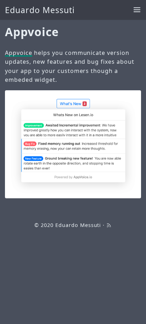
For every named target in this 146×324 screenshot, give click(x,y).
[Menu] (137, 10)
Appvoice (18, 53)
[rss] (108, 225)
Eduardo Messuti (39, 10)
